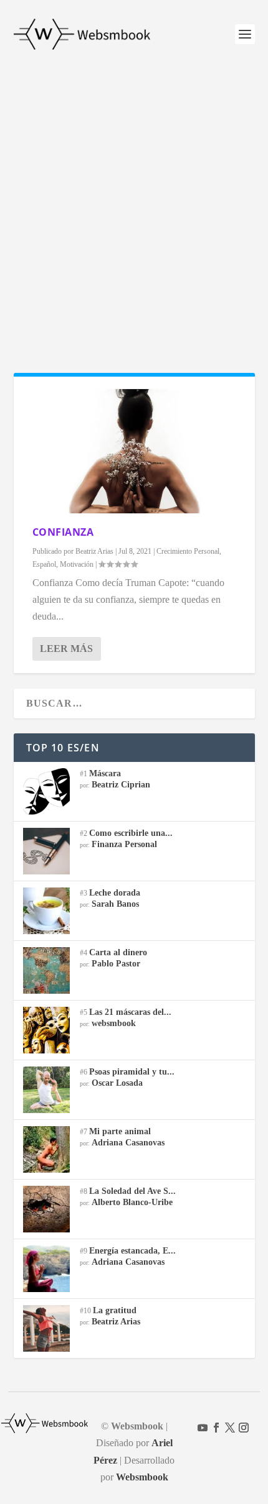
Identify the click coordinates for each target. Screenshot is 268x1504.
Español (44, 564)
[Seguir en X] (230, 1428)
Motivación (76, 564)
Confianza (63, 532)
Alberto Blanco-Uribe (132, 1202)
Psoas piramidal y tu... (132, 1071)
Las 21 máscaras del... (130, 1012)
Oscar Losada (117, 1083)
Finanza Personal (124, 844)
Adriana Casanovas (128, 1142)
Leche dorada (114, 892)
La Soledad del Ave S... (132, 1191)
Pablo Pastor (116, 963)
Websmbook (142, 1477)
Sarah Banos (115, 904)
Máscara (105, 773)
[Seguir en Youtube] (203, 1428)
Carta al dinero (118, 952)
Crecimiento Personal (187, 551)
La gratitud (114, 1310)
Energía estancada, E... (132, 1250)
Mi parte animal (120, 1131)
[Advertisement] (134, 208)
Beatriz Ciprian (121, 784)
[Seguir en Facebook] (216, 1428)
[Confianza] (134, 451)
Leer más (66, 648)
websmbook (114, 1023)
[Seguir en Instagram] (244, 1428)
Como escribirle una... (131, 833)
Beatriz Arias (94, 551)
